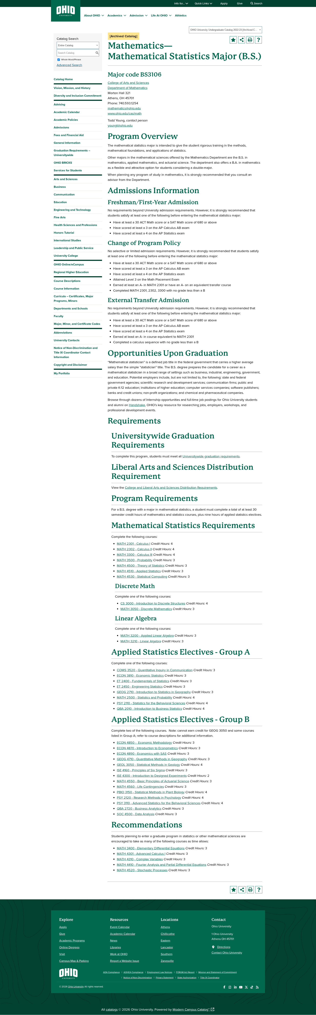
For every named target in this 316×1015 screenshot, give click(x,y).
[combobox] (225, 29)
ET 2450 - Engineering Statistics (140, 686)
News (113, 940)
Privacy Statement (165, 977)
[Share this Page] (241, 39)
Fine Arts (60, 217)
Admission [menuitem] (137, 15)
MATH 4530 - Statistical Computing (142, 576)
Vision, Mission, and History (72, 88)
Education (60, 202)
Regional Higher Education (71, 272)
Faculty (58, 316)
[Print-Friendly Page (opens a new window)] (250, 39)
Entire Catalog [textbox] (65, 45)
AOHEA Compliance (133, 972)
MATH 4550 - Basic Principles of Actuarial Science (153, 781)
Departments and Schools (71, 308)
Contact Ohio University (227, 953)
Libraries (115, 947)
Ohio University (75, 986)
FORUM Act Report (185, 972)
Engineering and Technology (72, 210)
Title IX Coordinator (209, 977)
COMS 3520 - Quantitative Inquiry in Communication (155, 670)
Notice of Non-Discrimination (137, 977)
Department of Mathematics (127, 87)
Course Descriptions (67, 281)
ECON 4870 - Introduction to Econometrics (147, 748)
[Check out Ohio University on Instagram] (229, 987)
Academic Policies (66, 120)
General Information (67, 143)
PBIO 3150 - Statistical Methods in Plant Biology (151, 792)
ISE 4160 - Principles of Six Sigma (141, 770)
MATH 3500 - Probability (134, 560)
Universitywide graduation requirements (211, 456)
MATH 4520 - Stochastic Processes (142, 870)
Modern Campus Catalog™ (191, 1009)
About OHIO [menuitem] (92, 15)
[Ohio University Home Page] (68, 973)
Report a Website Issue (124, 961)
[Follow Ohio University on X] (246, 987)
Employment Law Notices (159, 972)
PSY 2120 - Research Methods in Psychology (149, 797)
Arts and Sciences (66, 179)
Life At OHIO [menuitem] (159, 15)
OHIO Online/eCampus (69, 264)
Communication (64, 194)
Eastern (165, 940)
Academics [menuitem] (115, 15)
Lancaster (167, 947)
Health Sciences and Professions (75, 225)
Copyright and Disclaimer (70, 365)
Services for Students (68, 170)
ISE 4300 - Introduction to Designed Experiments (152, 775)
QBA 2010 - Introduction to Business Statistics (149, 708)
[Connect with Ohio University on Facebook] (224, 987)
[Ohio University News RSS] (257, 987)
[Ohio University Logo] (66, 15)
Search (257, 3)
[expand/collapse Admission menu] (146, 15)
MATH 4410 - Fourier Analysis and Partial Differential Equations (161, 864)
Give (239, 3)
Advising (59, 104)
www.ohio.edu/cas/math (125, 113)
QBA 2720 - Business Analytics (139, 808)
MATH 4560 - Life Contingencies (140, 786)
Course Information (66, 288)
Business (60, 187)
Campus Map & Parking (74, 961)
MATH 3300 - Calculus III (134, 554)
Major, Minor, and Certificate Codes (77, 324)
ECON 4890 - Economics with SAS (142, 753)
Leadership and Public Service (73, 248)
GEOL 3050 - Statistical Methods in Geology (148, 764)
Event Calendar (120, 927)
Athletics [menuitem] (181, 15)
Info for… (179, 3)
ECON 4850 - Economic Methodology (144, 742)
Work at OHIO (118, 954)
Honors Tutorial (64, 233)
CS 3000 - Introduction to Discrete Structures (153, 603)
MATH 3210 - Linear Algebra (141, 641)
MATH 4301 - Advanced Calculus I (141, 853)
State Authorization (186, 977)
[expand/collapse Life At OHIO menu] (170, 15)
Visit (62, 954)
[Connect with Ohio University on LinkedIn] (235, 987)
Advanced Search (69, 65)
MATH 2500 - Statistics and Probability (144, 697)
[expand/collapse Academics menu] (125, 15)
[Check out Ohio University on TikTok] (251, 987)
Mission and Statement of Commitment (217, 972)
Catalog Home (63, 79)
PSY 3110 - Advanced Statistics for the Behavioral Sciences (158, 803)
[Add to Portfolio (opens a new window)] (233, 39)
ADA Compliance (111, 972)
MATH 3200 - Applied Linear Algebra (147, 635)
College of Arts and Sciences (128, 82)
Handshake (137, 405)
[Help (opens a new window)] (258, 39)
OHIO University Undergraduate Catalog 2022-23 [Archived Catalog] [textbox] (224, 29)
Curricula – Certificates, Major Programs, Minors (73, 298)
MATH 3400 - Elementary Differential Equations (151, 848)
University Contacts (67, 340)
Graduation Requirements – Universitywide (72, 152)
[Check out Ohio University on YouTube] (240, 987)
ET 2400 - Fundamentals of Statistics (143, 681)
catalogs (112, 1009)
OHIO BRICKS (63, 163)
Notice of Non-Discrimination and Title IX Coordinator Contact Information (75, 352)
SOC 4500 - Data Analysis (135, 814)
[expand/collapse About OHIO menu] (103, 15)
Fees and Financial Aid (69, 135)
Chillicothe (168, 934)
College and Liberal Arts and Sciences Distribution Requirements (171, 487)
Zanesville (167, 961)
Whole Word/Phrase (71, 59)
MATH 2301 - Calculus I (133, 543)
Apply (223, 3)
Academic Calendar (67, 112)
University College (66, 256)
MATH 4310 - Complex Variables (140, 859)
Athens (165, 927)
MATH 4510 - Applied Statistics (139, 571)
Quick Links (202, 3)
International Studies (67, 240)
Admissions (61, 127)
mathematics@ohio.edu (124, 108)
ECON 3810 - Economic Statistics (140, 675)
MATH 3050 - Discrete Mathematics (146, 609)
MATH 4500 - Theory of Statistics (140, 565)
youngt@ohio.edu (120, 125)
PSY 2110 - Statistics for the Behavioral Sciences (151, 703)
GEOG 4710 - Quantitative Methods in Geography (152, 759)
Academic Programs (72, 940)
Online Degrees (69, 947)
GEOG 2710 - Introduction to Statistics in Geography (154, 692)
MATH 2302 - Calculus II (134, 549)
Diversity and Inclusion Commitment (77, 96)
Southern (166, 954)
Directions (223, 947)
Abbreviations (63, 332)
